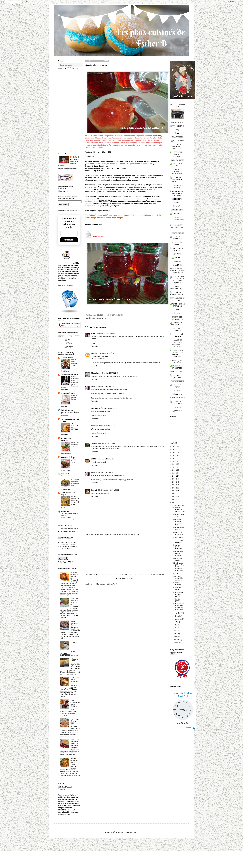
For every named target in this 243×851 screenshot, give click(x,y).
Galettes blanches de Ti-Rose (75, 461)
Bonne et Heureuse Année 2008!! (179, 509)
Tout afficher (76, 520)
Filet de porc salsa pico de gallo (75, 444)
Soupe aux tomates (177, 584)
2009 (174, 497)
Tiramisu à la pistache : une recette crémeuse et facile (75, 481)
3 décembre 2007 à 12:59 (109, 373)
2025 (174, 449)
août (175, 622)
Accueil (124, 574)
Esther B (94, 490)
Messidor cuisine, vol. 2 (69, 375)
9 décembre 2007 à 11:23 (105, 472)
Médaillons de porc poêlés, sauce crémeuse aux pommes (178, 566)
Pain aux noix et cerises (178, 528)
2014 (174, 482)
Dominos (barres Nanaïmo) (177, 547)
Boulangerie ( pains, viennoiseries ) (75, 680)
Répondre (94, 346)
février (176, 640)
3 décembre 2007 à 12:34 (106, 333)
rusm (122, 832)
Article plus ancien (157, 574)
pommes (98, 318)
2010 (174, 494)
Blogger (134, 832)
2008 (174, 500)
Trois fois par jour (67, 410)
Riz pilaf (176, 573)
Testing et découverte (68, 393)
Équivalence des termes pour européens (68, 547)
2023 (174, 455)
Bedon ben (65, 511)
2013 (174, 485)
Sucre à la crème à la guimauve (178, 578)
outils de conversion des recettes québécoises (68, 543)
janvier (176, 643)
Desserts (73, 642)
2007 (174, 503)
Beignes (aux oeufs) (178, 559)
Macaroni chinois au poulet (74, 760)
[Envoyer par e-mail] (111, 315)
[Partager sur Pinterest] (121, 315)
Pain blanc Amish (74, 660)
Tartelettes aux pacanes (178, 541)
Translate (75, 68)
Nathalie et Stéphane (67, 531)
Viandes (73, 700)
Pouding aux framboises (74, 741)
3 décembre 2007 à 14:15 (108, 408)
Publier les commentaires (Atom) (106, 584)
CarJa (93, 386)
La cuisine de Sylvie (68, 457)
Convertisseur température (69, 529)
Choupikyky (95, 373)
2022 (174, 458)
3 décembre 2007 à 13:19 (105, 386)
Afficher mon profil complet (67, 169)
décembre (177, 505)
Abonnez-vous (69, 240)
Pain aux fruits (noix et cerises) (178, 553)
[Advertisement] (125, 554)
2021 (174, 461)
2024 (174, 452)
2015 (174, 479)
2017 (174, 473)
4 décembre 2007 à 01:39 (106, 459)
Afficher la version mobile (124, 578)
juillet (176, 625)
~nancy (93, 333)
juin (175, 628)
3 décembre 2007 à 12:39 (107, 353)
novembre (177, 613)
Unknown (94, 353)
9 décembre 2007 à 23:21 (110, 490)
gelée (93, 318)
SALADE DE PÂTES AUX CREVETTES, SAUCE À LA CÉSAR (75, 500)
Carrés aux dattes (177, 588)
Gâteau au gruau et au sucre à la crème (74, 601)
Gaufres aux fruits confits (178, 533)
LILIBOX (94, 459)
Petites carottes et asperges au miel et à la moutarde (178, 606)
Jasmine (94, 443)
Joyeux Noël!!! (178, 537)
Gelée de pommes (177, 600)
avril (175, 634)
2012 (174, 488)
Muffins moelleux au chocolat (74, 623)
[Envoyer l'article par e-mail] (107, 315)
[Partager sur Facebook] (119, 315)
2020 (174, 464)
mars (175, 637)
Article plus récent (92, 574)
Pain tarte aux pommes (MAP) (178, 594)
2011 (174, 491)
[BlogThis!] (114, 315)
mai (175, 631)
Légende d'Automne (68, 358)
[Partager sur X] (116, 315)
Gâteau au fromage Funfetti (74, 397)
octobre (176, 616)
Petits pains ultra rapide (74, 720)
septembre (177, 619)
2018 (174, 470)
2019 (174, 467)
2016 (174, 476)
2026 (174, 446)
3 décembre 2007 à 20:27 (107, 443)
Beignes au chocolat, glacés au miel (177, 522)
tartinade (104, 318)
